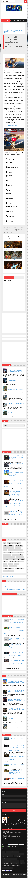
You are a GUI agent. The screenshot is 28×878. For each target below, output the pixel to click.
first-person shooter (19, 552)
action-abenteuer (15, 24)
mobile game (6, 559)
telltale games (13, 28)
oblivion (11, 561)
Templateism (16, 874)
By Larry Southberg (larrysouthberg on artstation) (12, 832)
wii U (14, 29)
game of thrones (7, 554)
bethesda (21, 854)
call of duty (11, 547)
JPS (9, 817)
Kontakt (6, 588)
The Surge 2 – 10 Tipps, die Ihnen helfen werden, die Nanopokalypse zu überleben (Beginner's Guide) (16, 621)
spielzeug (16, 563)
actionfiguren (10, 543)
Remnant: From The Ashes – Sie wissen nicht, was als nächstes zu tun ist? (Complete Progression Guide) (16, 662)
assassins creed (19, 545)
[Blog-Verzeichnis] (10, 845)
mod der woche (15, 861)
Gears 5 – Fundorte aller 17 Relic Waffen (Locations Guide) (16, 639)
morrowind (13, 559)
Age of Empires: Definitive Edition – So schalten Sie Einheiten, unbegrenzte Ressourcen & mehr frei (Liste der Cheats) (16, 388)
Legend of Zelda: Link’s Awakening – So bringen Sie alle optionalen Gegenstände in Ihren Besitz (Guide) (16, 473)
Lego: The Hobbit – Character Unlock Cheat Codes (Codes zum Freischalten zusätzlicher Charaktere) (13, 31)
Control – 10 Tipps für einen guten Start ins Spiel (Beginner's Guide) (16, 646)
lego (22, 25)
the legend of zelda (19, 568)
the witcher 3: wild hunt (8, 570)
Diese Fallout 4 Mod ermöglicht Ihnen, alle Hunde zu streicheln (16, 739)
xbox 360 (18, 29)
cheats (16, 25)
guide (19, 25)
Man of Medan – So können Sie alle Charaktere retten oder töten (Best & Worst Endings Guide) (16, 654)
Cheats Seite (12, 125)
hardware (6, 557)
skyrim (5, 563)
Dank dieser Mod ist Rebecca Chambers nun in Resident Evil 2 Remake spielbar (16, 772)
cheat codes (11, 25)
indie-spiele (12, 557)
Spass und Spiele (6, 835)
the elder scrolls (13, 566)
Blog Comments (9, 277)
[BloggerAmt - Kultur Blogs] (12, 846)
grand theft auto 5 (6, 861)
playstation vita (17, 27)
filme (5, 552)
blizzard (5, 547)
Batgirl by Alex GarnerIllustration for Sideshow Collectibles (11, 837)
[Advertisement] (14, 323)
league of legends (20, 557)
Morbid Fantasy (6, 831)
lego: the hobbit (8, 27)
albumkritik (17, 543)
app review (11, 545)
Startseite (7, 583)
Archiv (6, 585)
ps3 (21, 27)
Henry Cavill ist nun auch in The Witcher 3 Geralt (16, 765)
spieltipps (8, 28)
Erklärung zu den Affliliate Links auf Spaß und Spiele (15, 589)
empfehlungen (19, 550)
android (5, 545)
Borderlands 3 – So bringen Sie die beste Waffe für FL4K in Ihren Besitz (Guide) (16, 457)
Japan (8, 851)
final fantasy (10, 552)
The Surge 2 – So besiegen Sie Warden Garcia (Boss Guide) (16, 464)
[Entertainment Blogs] (15, 845)
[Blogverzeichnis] (5, 846)
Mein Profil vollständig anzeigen (8, 826)
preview (12, 863)
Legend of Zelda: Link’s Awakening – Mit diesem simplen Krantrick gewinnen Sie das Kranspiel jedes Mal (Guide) (16, 493)
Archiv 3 (6, 586)
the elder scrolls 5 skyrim (8, 568)
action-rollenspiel (6, 854)
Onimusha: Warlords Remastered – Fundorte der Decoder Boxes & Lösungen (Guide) (16, 710)
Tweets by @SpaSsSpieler (8, 576)
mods (22, 861)
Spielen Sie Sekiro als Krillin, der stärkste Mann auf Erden (16, 779)
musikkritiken (5, 863)
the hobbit (19, 28)
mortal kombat (21, 559)
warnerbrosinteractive (8, 29)
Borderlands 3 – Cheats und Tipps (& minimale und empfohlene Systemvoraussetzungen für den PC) (17, 513)
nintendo (5, 561)
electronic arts (11, 550)
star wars (5, 566)
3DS (9, 24)
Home (6, 24)
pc (12, 27)
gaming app (15, 554)
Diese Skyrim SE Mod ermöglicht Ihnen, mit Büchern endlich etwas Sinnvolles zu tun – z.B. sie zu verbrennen (16, 757)
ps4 (4, 28)
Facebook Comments (19, 277)
